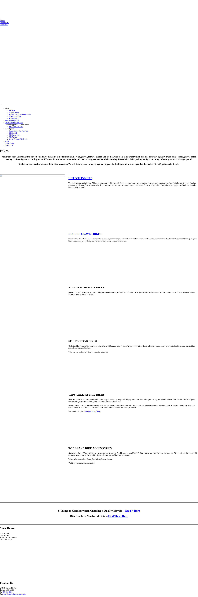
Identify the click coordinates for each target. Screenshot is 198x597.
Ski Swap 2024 (14, 135)
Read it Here (132, 510)
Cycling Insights (15, 116)
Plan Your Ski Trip (16, 127)
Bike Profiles (14, 118)
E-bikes (12, 110)
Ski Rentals (13, 133)
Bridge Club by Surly (93, 411)
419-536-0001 (7, 592)
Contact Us (4, 25)
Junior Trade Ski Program (18, 131)
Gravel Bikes (14, 112)
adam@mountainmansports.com (14, 594)
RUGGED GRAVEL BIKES (84, 233)
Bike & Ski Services (12, 121)
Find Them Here (118, 516)
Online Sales (4, 23)
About (2, 21)
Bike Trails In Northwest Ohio (20, 114)
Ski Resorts (13, 137)
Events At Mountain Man (14, 123)
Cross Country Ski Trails (18, 139)
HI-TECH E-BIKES (80, 178)
